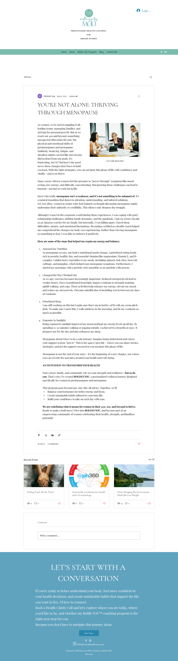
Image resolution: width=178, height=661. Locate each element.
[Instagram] (165, 52)
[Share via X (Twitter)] (45, 435)
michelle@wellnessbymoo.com (90, 644)
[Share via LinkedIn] (52, 435)
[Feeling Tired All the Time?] (44, 476)
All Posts (27, 77)
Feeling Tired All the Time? (40, 492)
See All (151, 459)
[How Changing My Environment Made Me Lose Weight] (134, 476)
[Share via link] (59, 435)
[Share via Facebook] (39, 435)
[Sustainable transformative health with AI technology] (89, 476)
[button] (150, 77)
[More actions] (138, 96)
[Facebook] (161, 52)
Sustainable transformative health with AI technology (88, 493)
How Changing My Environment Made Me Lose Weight (133, 493)
